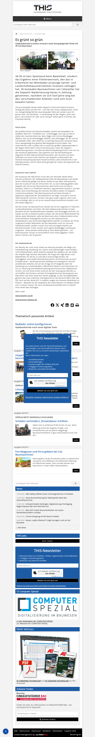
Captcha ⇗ (60, 386)
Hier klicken (50, 383)
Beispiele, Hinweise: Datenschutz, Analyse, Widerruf (47, 397)
